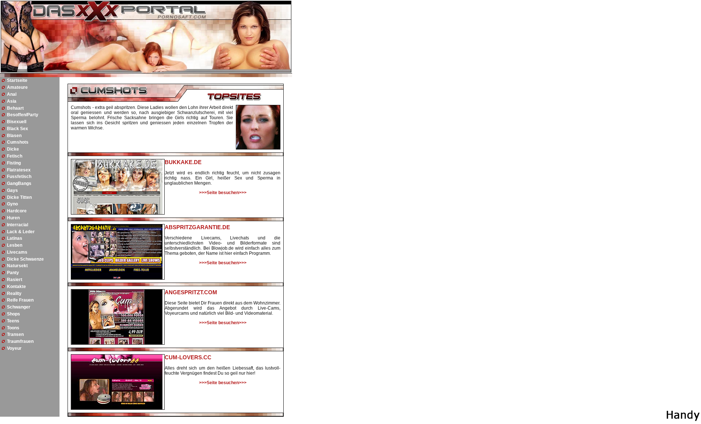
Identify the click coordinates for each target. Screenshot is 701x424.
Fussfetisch (19, 176)
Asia (11, 101)
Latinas (14, 238)
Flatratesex (19, 170)
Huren (13, 217)
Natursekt (17, 265)
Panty (13, 272)
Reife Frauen (20, 300)
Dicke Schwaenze (25, 259)
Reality (14, 293)
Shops (13, 314)
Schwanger (18, 307)
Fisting (14, 163)
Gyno (12, 204)
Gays (12, 190)
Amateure (17, 87)
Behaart (15, 108)
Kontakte (16, 286)
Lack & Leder (21, 231)
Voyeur (14, 348)
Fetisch (14, 156)
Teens (13, 320)
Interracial (17, 224)
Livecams (17, 252)
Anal (11, 94)
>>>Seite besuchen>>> (222, 192)
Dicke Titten (19, 197)
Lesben (14, 245)
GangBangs (19, 183)
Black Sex (17, 128)
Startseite (17, 80)
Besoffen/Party (22, 114)
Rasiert (14, 279)
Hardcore (17, 210)
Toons (13, 327)
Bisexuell (16, 121)
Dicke (13, 149)
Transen (15, 334)
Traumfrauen (20, 341)
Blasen (14, 135)
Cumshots (17, 142)
